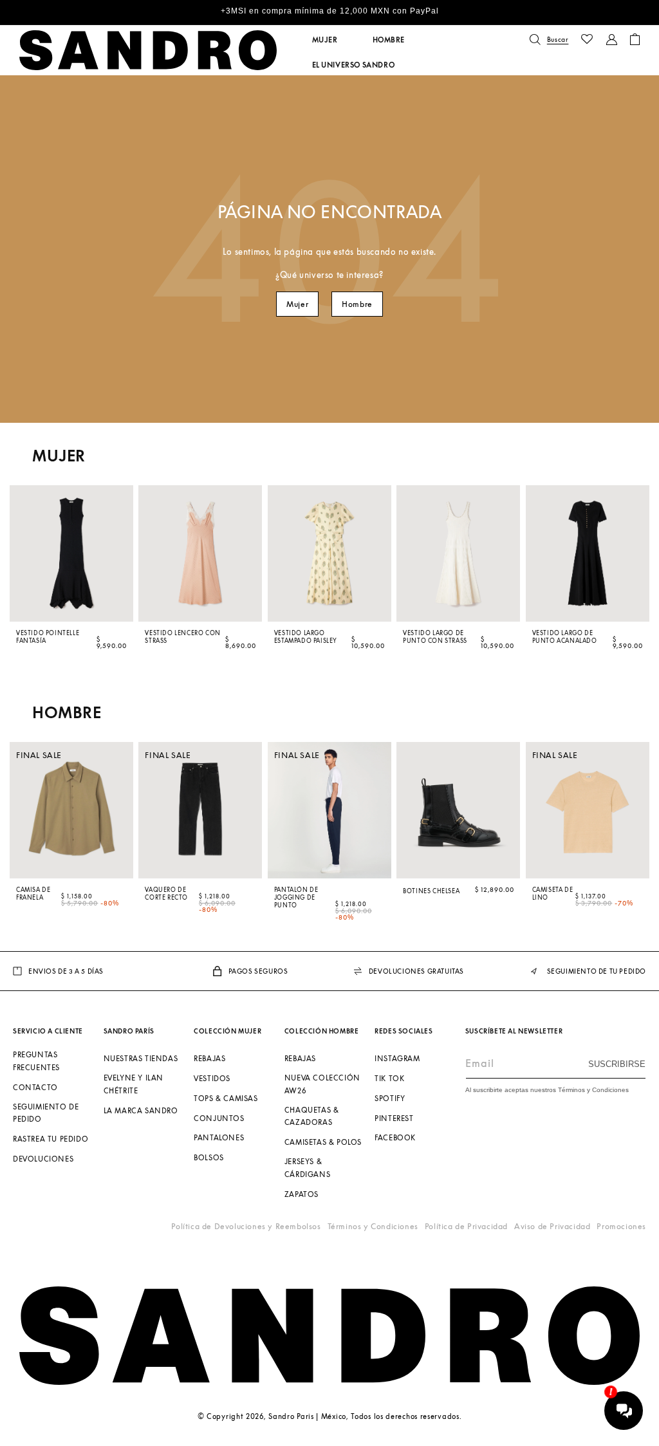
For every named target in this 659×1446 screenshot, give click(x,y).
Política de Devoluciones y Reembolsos (245, 1226)
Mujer (297, 304)
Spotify (390, 1098)
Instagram (397, 1058)
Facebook (395, 1137)
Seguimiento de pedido (46, 1113)
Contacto (35, 1087)
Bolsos (209, 1157)
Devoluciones (43, 1158)
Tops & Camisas (225, 1098)
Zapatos (301, 1194)
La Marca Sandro (141, 1110)
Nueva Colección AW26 (322, 1084)
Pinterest (394, 1118)
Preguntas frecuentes (36, 1060)
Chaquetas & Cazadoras (311, 1116)
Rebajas (209, 1058)
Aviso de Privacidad (552, 1226)
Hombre (357, 304)
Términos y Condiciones (373, 1226)
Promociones (621, 1226)
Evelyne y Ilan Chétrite (133, 1084)
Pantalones (219, 1137)
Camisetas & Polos (323, 1142)
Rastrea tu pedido (50, 1139)
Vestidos (212, 1078)
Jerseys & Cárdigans (307, 1167)
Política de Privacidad (466, 1226)
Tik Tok (389, 1078)
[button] (325, 39)
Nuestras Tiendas (141, 1058)
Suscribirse (616, 1064)
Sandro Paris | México (307, 1416)
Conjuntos (219, 1118)
